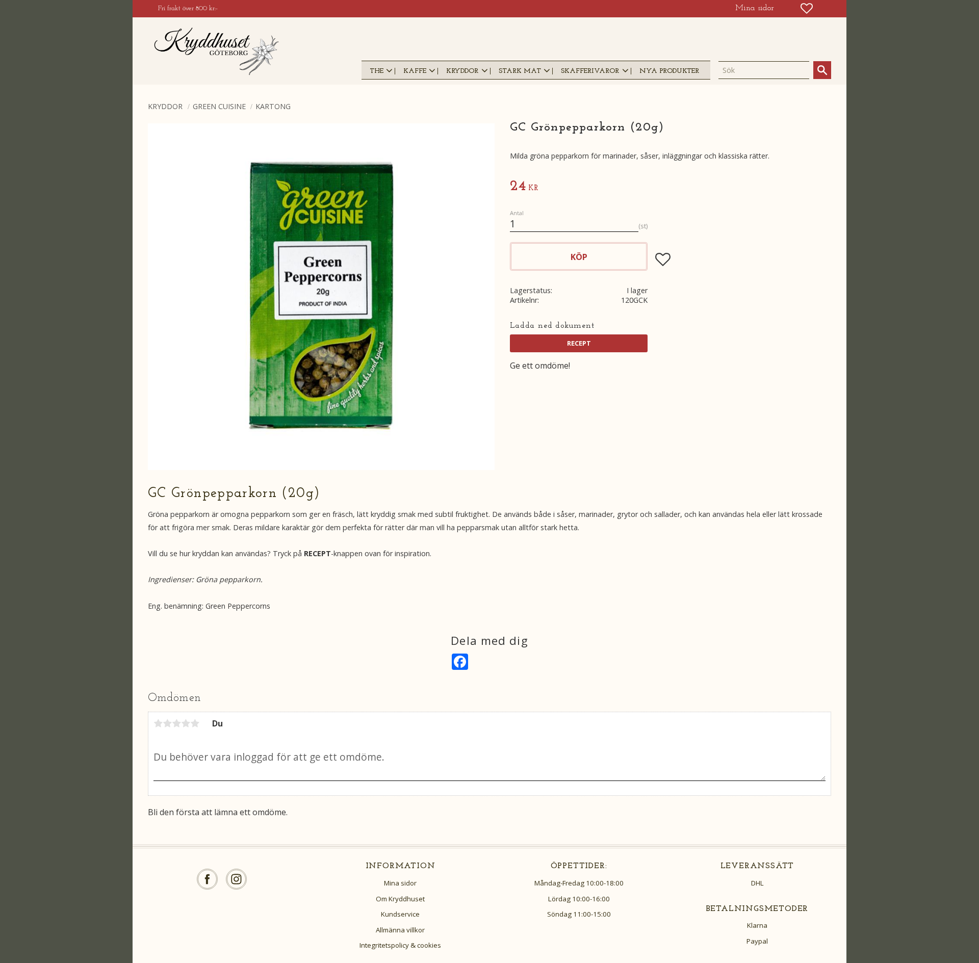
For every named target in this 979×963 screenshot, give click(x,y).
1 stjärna (158, 723)
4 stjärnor (185, 723)
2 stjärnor (167, 723)
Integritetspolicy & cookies (400, 945)
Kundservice (400, 914)
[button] (807, 8)
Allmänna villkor (400, 929)
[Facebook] (207, 879)
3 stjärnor (176, 723)
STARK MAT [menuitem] (520, 71)
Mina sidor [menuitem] (754, 8)
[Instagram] (236, 879)
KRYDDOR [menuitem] (462, 71)
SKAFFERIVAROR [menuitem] (590, 71)
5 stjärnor (194, 723)
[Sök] (822, 70)
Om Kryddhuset (400, 898)
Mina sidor (400, 883)
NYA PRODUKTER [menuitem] (669, 71)
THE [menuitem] (376, 71)
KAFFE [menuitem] (414, 71)
